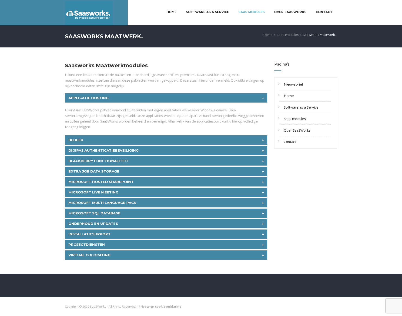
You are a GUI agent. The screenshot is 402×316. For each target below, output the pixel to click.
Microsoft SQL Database (94, 213)
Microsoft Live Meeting (93, 192)
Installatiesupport (89, 234)
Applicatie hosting (88, 98)
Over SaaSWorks (290, 12)
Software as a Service (207, 12)
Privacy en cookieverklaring (160, 306)
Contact (324, 12)
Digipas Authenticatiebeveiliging (103, 150)
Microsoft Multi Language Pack (102, 202)
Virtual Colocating (89, 255)
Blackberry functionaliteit (98, 161)
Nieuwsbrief (293, 84)
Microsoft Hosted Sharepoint (101, 182)
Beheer (75, 140)
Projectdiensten (86, 244)
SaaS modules (251, 12)
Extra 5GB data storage (93, 171)
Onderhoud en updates (93, 223)
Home (172, 12)
